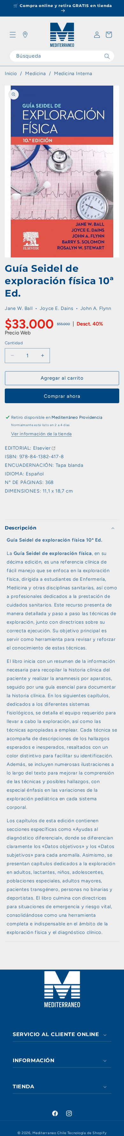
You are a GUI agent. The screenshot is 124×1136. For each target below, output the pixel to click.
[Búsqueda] (107, 56)
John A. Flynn (95, 308)
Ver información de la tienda (41, 434)
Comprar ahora (62, 396)
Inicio (11, 73)
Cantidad (14, 342)
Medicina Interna (73, 73)
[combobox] (62, 56)
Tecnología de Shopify (87, 1133)
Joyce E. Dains (56, 308)
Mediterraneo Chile (49, 1133)
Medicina (36, 73)
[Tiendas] (25, 35)
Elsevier (42, 448)
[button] (13, 35)
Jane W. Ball (18, 308)
